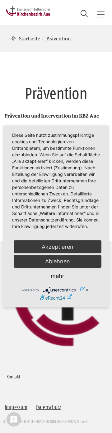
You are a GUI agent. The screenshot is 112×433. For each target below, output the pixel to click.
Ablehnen (57, 261)
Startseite (29, 38)
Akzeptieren (57, 246)
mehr (57, 276)
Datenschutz (48, 407)
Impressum (16, 407)
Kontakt (13, 376)
